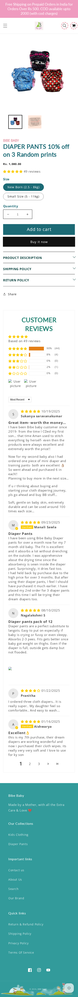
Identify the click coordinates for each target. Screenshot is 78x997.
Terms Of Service (21, 952)
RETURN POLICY (16, 280)
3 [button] (39, 764)
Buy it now (39, 242)
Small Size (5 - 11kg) (23, 196)
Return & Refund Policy (25, 924)
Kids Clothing (18, 835)
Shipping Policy (19, 934)
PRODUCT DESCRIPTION (22, 258)
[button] (5, 25)
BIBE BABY (42, 989)
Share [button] (12, 294)
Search (13, 889)
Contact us (16, 870)
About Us (15, 879)
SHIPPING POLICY (17, 269)
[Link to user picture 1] (10, 668)
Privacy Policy (18, 943)
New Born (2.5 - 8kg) (23, 187)
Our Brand (16, 898)
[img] (31, 411)
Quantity (10, 206)
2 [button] (30, 764)
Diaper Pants (18, 844)
